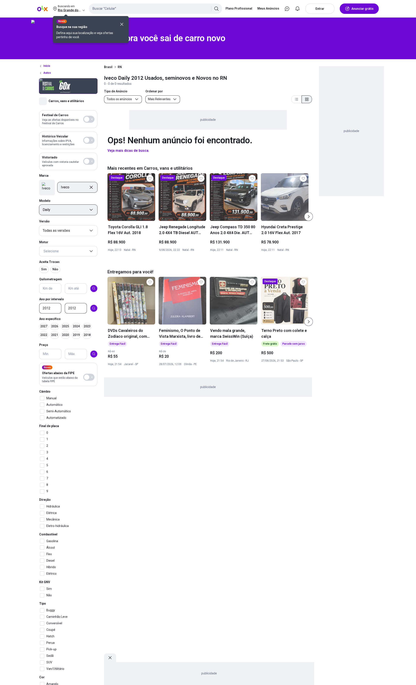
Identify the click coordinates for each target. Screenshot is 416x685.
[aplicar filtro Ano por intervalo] (93, 308)
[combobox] (155, 8)
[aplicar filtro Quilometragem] (93, 288)
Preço (43, 345)
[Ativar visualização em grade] (307, 99)
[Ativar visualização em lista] (296, 99)
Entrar (319, 8)
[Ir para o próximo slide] (308, 216)
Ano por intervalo (51, 299)
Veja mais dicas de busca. (128, 150)
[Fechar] (121, 24)
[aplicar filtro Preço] (93, 354)
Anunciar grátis (362, 8)
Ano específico (50, 319)
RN (120, 66)
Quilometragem (50, 279)
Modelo (44, 200)
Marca (44, 175)
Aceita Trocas (49, 262)
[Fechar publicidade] (110, 657)
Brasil (108, 66)
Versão (44, 221)
